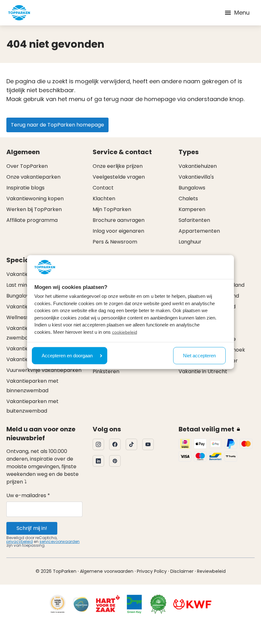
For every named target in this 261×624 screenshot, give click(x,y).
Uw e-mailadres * (28, 495)
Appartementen (199, 231)
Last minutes (22, 285)
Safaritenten (194, 220)
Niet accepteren (199, 355)
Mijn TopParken (112, 209)
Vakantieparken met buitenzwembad (32, 406)
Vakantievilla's (196, 177)
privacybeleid (19, 541)
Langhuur (190, 241)
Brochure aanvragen (119, 220)
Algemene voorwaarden (106, 571)
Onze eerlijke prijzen (118, 166)
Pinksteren (106, 371)
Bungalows (192, 187)
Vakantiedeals (24, 274)
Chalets (188, 198)
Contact (103, 187)
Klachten (104, 198)
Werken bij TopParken (34, 209)
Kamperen (192, 209)
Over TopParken (27, 166)
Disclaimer (182, 571)
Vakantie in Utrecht (203, 371)
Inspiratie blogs (25, 187)
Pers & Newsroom (115, 241)
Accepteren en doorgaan (67, 355)
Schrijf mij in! (32, 528)
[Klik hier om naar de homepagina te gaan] (19, 12)
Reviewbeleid (211, 571)
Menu (242, 13)
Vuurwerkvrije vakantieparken (43, 370)
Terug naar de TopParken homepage (57, 124)
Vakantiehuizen (198, 166)
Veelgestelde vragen (119, 177)
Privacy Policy (152, 571)
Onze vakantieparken (33, 177)
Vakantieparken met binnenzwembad (32, 385)
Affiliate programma (32, 220)
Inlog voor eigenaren (118, 231)
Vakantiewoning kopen (35, 198)
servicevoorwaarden (59, 541)
